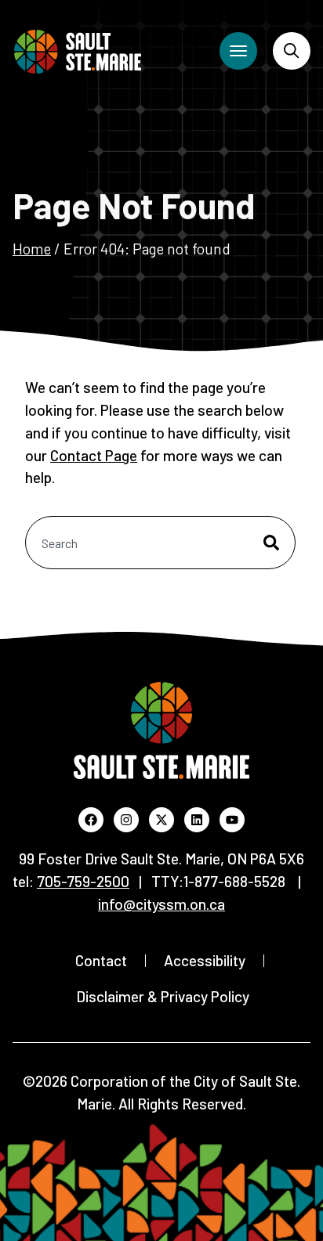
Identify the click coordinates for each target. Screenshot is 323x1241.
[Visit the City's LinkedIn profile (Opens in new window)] (196, 819)
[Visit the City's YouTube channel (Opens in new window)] (232, 819)
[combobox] (160, 542)
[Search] (291, 51)
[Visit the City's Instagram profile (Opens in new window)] (126, 819)
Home (32, 249)
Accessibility (204, 960)
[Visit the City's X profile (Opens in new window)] (161, 819)
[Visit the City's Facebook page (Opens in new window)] (90, 819)
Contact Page (93, 455)
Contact (101, 960)
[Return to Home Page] (77, 52)
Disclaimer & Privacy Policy (162, 996)
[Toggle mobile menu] (238, 51)
